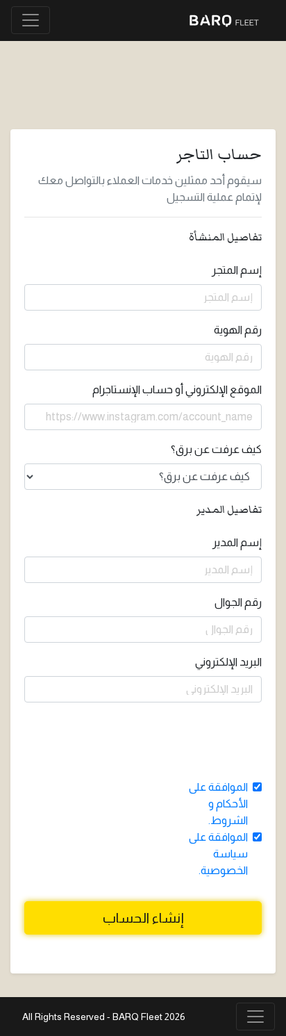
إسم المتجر (237, 270)
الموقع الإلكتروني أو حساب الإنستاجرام (177, 389)
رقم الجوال (238, 602)
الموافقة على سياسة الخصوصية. (218, 853)
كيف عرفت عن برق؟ (216, 449)
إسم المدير (237, 542)
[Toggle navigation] (30, 20)
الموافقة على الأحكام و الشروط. (218, 803)
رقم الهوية (238, 330)
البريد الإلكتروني (228, 662)
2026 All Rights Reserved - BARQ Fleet (103, 1016)
